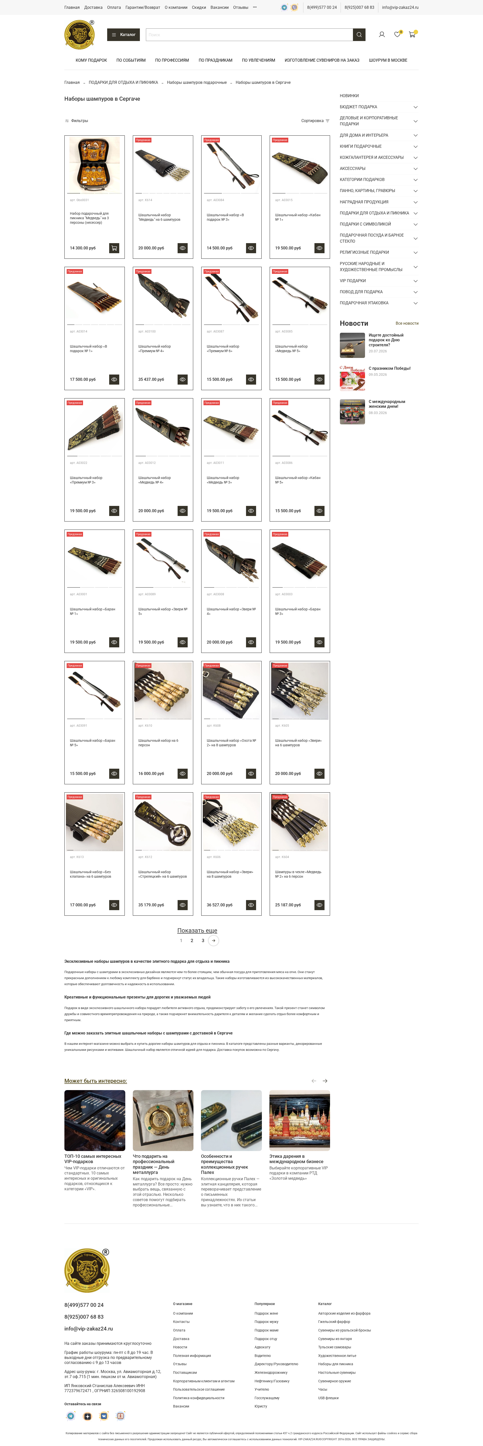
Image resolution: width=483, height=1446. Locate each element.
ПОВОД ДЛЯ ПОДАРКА (361, 291)
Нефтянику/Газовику (272, 1381)
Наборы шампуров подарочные (197, 82)
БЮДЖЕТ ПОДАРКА (358, 106)
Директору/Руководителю (276, 1364)
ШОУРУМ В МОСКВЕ (388, 60)
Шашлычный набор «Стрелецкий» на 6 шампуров (162, 874)
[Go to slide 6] (173, 191)
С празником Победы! (390, 368)
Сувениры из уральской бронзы (344, 1330)
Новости (180, 1347)
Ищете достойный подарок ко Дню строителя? (386, 340)
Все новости (407, 323)
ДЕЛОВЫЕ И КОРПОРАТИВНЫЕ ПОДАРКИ (369, 121)
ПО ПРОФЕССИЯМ (172, 60)
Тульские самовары (334, 1347)
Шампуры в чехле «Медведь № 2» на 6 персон (298, 874)
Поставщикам (185, 1372)
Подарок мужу (266, 1322)
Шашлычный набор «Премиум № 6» (223, 348)
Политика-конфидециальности (198, 1398)
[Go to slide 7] (180, 191)
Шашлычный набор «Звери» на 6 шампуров (298, 742)
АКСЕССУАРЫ (353, 168)
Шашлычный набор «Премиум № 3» (86, 480)
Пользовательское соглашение (199, 1389)
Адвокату (262, 1347)
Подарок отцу (266, 1339)
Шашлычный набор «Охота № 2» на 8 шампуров (231, 742)
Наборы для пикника (335, 1364)
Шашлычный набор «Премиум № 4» (154, 348)
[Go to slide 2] (87, 191)
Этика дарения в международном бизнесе (296, 1158)
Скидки (199, 7)
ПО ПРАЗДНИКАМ (215, 60)
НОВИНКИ (349, 95)
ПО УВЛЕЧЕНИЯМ (258, 60)
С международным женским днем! (387, 404)
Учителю (262, 1389)
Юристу (261, 1406)
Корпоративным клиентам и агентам (203, 1381)
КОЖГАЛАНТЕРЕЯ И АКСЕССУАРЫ (372, 157)
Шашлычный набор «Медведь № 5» (291, 348)
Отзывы (240, 7)
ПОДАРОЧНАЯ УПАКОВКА (364, 303)
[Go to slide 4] (115, 191)
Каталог (128, 34)
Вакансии (220, 7)
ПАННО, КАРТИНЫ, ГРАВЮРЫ (367, 190)
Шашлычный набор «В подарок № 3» (225, 217)
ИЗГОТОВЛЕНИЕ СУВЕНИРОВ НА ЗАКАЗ (322, 60)
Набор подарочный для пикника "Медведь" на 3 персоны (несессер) (89, 218)
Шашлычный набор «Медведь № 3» (223, 480)
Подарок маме (266, 1330)
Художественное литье (337, 1356)
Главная (72, 7)
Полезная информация (192, 1356)
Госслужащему (267, 1398)
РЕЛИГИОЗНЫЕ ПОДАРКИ (364, 252)
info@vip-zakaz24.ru (400, 7)
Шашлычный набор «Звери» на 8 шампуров (230, 874)
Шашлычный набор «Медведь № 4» (154, 480)
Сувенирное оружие (334, 1381)
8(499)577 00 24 (322, 7)
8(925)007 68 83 (359, 7)
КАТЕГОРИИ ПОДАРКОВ (362, 179)
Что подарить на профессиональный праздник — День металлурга (153, 1164)
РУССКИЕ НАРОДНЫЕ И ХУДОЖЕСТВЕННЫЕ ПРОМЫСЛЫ (371, 266)
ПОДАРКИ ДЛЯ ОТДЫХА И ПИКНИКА (123, 82)
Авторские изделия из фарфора (344, 1313)
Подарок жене (266, 1313)
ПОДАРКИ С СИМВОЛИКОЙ (365, 224)
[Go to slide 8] (187, 191)
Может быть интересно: (95, 1081)
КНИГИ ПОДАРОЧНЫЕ (361, 146)
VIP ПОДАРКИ (353, 280)
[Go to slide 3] (101, 191)
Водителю (263, 1356)
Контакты (181, 1322)
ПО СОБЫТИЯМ (131, 60)
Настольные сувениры (337, 1372)
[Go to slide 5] (166, 191)
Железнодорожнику (271, 1372)
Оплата (114, 7)
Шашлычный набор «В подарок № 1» (88, 348)
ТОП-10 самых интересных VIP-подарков (92, 1158)
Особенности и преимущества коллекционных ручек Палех (224, 1164)
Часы (322, 1389)
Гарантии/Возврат (143, 7)
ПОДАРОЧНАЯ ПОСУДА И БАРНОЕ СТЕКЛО (372, 238)
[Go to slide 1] (73, 191)
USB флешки (328, 1398)
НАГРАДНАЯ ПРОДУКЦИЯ (364, 202)
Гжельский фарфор (334, 1322)
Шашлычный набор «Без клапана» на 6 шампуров (90, 874)
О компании (176, 7)
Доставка (93, 7)
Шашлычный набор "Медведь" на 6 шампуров (159, 217)
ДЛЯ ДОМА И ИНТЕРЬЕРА (364, 135)
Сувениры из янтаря (335, 1339)
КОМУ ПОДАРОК (91, 60)
